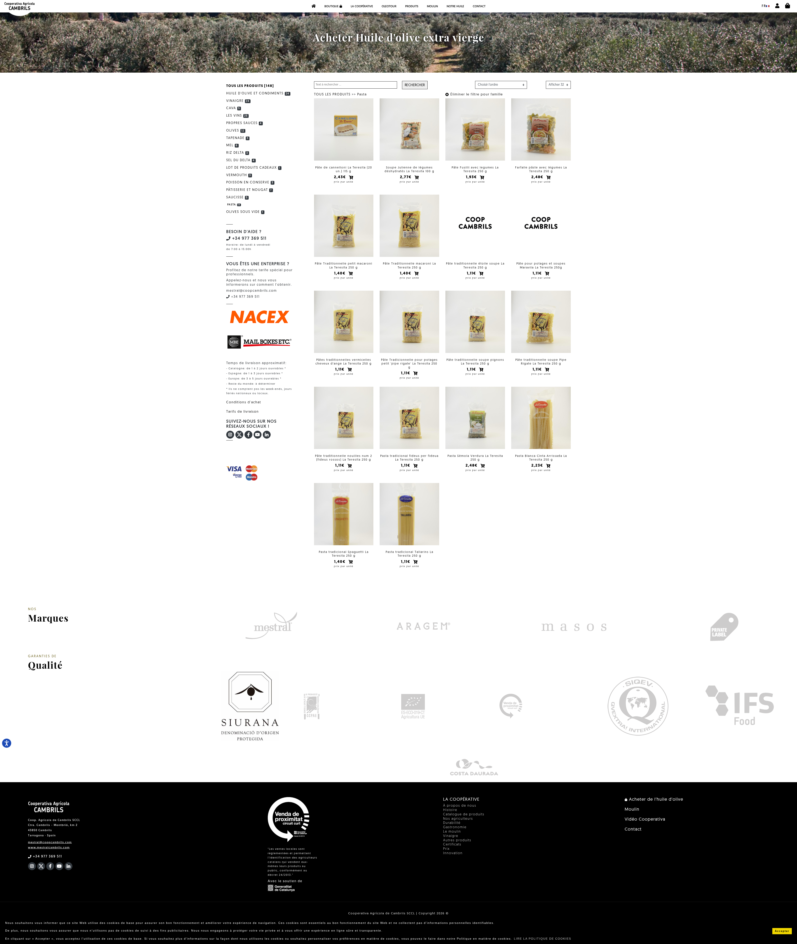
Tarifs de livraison (242, 411)
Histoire (450, 810)
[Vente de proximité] (510, 706)
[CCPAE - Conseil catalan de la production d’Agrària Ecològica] (311, 706)
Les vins (237, 115)
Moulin (432, 6)
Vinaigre (237, 101)
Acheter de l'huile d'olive (655, 800)
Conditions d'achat (243, 402)
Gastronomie (455, 827)
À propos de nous (459, 805)
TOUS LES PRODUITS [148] (250, 86)
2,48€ (538, 177)
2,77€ (406, 177)
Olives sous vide (244, 212)
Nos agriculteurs (458, 819)
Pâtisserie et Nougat (249, 190)
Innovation (453, 853)
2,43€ (340, 177)
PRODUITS (411, 6)
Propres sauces (244, 123)
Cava (233, 108)
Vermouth (238, 175)
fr (764, 6)
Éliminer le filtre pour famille (476, 94)
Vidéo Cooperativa (645, 819)
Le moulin (452, 831)
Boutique (331, 6)
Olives (235, 130)
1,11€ (472, 274)
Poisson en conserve (249, 182)
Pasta (362, 94)
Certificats (452, 844)
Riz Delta (237, 153)
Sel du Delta (240, 160)
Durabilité (452, 823)
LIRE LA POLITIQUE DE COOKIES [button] (542, 938)
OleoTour (389, 6)
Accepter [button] (782, 931)
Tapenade (237, 138)
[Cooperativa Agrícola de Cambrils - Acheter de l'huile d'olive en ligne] (314, 6)
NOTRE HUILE (455, 6)
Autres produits (457, 840)
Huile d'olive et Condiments (257, 93)
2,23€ (537, 466)
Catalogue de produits (463, 814)
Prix (446, 849)
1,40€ (340, 274)
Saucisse (237, 197)
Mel (232, 145)
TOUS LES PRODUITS (332, 94)
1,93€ (472, 177)
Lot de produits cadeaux (253, 168)
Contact (479, 6)
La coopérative (362, 6)
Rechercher (415, 85)
